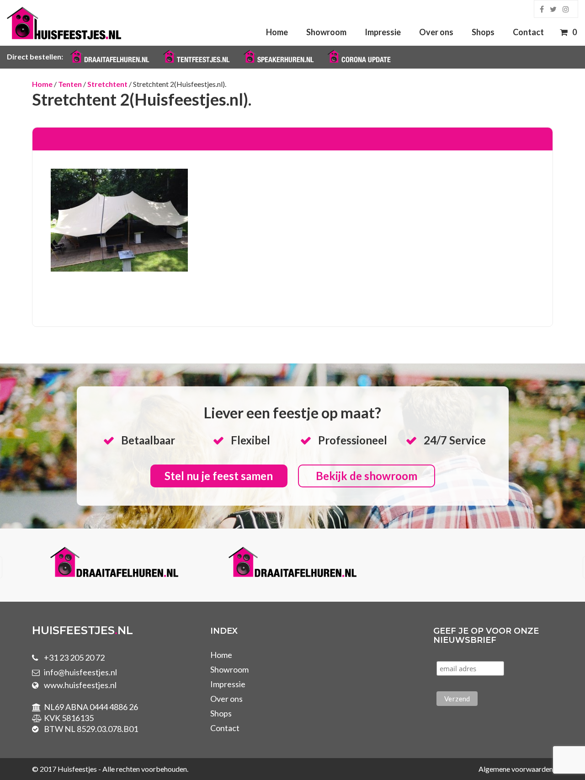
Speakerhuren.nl (285, 59)
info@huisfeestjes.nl (80, 672)
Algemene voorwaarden (516, 768)
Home (277, 32)
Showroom (326, 32)
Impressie (383, 32)
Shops (483, 32)
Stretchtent (107, 84)
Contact (528, 32)
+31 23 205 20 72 (74, 657)
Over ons (436, 32)
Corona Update (366, 59)
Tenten (70, 84)
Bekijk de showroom (366, 475)
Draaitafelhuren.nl (116, 59)
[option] (213, 563)
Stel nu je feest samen (219, 475)
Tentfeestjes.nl (203, 59)
